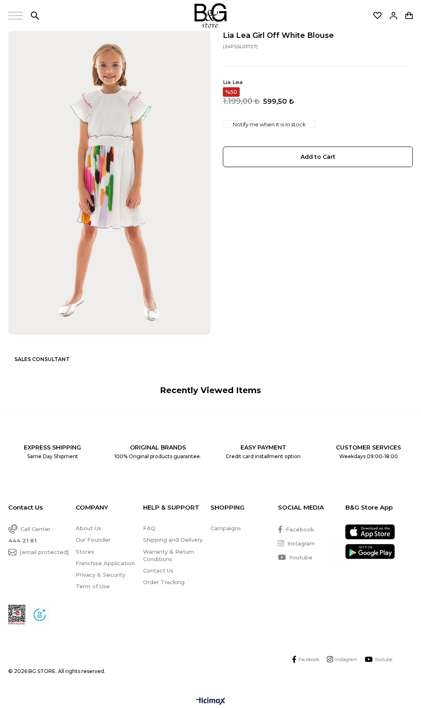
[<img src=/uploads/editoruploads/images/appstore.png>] (370, 532)
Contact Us (158, 570)
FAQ (149, 528)
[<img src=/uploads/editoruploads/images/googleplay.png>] (370, 551)
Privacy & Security (100, 574)
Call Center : (30, 535)
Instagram (301, 543)
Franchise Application (105, 563)
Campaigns (225, 528)
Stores (85, 551)
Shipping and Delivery (173, 539)
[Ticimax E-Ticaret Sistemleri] (210, 701)
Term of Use (93, 586)
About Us (88, 528)
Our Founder (93, 539)
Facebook (300, 529)
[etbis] (16, 615)
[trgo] (40, 615)
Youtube (300, 557)
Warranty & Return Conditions (168, 555)
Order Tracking (164, 582)
